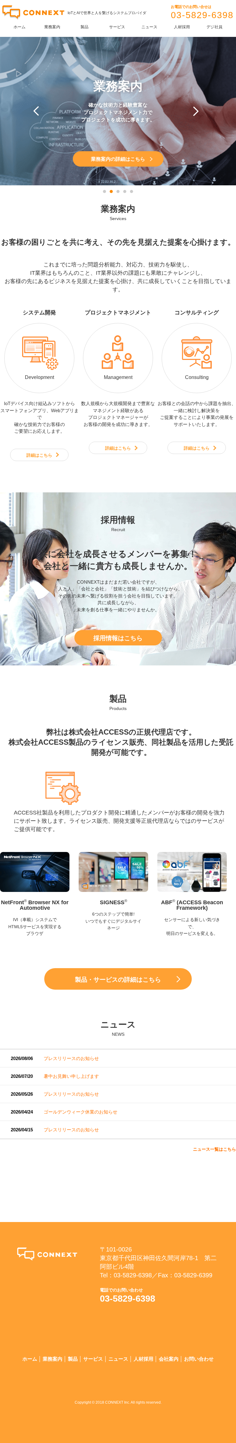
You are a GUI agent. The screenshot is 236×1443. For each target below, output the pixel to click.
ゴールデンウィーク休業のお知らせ (80, 1111)
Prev (38, 111)
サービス (117, 27)
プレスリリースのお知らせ (71, 1058)
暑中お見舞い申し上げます (71, 1076)
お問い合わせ (199, 1359)
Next (198, 111)
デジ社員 (214, 27)
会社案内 (169, 1359)
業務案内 (52, 27)
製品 (84, 27)
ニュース (149, 27)
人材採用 (182, 27)
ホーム (20, 27)
